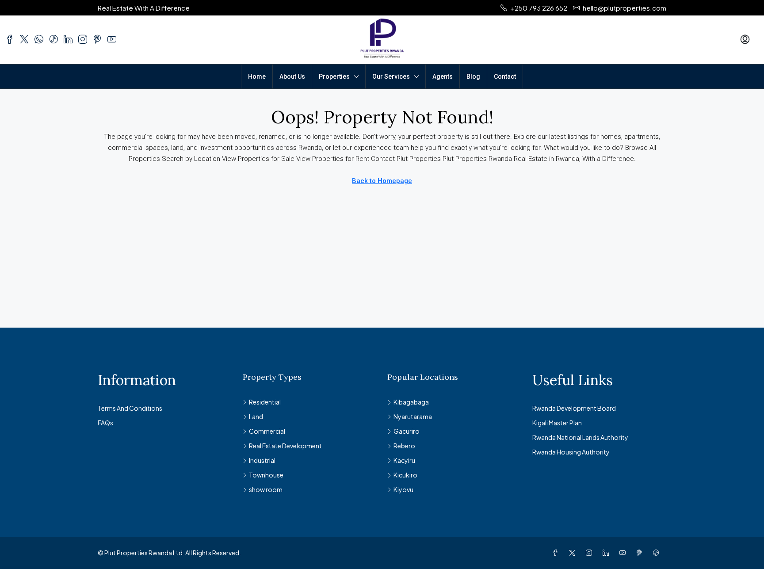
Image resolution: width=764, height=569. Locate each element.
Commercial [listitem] (267, 431)
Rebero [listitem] (404, 446)
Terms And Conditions (130, 408)
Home (257, 76)
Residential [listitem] (265, 402)
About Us (292, 76)
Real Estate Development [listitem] (285, 446)
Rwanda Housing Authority (571, 452)
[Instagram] (591, 553)
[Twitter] (574, 553)
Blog (473, 76)
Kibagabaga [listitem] (411, 402)
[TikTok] (658, 553)
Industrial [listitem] (262, 460)
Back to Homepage (382, 181)
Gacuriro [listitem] (406, 431)
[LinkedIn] (607, 553)
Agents (442, 76)
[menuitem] (745, 40)
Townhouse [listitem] (266, 475)
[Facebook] (557, 553)
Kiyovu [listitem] (403, 489)
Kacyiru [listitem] (404, 460)
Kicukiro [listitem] (405, 475)
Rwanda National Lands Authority (580, 437)
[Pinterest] (641, 553)
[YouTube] (624, 553)
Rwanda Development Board (574, 408)
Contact (505, 76)
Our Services (391, 76)
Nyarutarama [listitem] (412, 416)
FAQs (105, 423)
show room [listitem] (266, 489)
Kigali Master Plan (557, 423)
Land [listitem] (256, 416)
